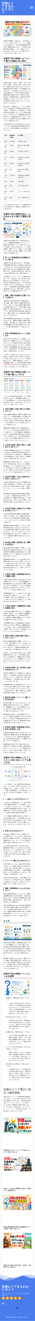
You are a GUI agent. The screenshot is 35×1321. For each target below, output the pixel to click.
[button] (17, 1308)
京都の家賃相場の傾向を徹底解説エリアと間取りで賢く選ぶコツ (17, 1228)
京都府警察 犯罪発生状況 (11, 365)
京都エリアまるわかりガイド (8, 8)
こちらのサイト (11, 1109)
